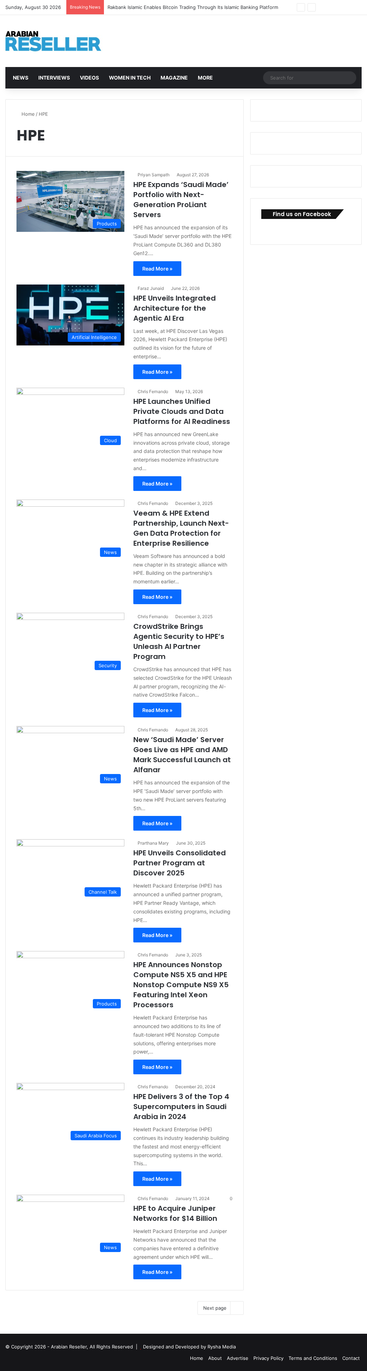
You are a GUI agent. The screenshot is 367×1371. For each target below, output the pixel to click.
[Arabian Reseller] (59, 41)
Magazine (173, 78)
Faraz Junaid (151, 288)
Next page (215, 1308)
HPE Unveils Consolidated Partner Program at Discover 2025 (179, 863)
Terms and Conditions (313, 1358)
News (20, 78)
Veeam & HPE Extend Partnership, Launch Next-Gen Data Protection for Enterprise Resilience (181, 528)
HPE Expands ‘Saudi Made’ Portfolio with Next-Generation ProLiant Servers (181, 200)
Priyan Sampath (154, 174)
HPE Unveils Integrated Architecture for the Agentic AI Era (174, 308)
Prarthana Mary (153, 843)
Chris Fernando (153, 391)
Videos (89, 78)
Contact (351, 1358)
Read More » (157, 269)
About (215, 1358)
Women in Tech (129, 78)
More (205, 78)
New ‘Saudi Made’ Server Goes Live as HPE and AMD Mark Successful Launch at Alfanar (182, 755)
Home (27, 114)
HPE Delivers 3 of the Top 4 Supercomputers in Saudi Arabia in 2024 (181, 1106)
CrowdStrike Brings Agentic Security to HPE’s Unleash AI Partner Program (178, 641)
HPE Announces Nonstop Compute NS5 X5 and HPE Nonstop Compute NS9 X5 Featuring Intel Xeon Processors (181, 985)
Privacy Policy (268, 1358)
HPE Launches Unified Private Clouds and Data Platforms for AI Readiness (181, 411)
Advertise (237, 1358)
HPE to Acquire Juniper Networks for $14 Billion (175, 1213)
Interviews (53, 78)
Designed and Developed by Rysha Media (189, 1346)
